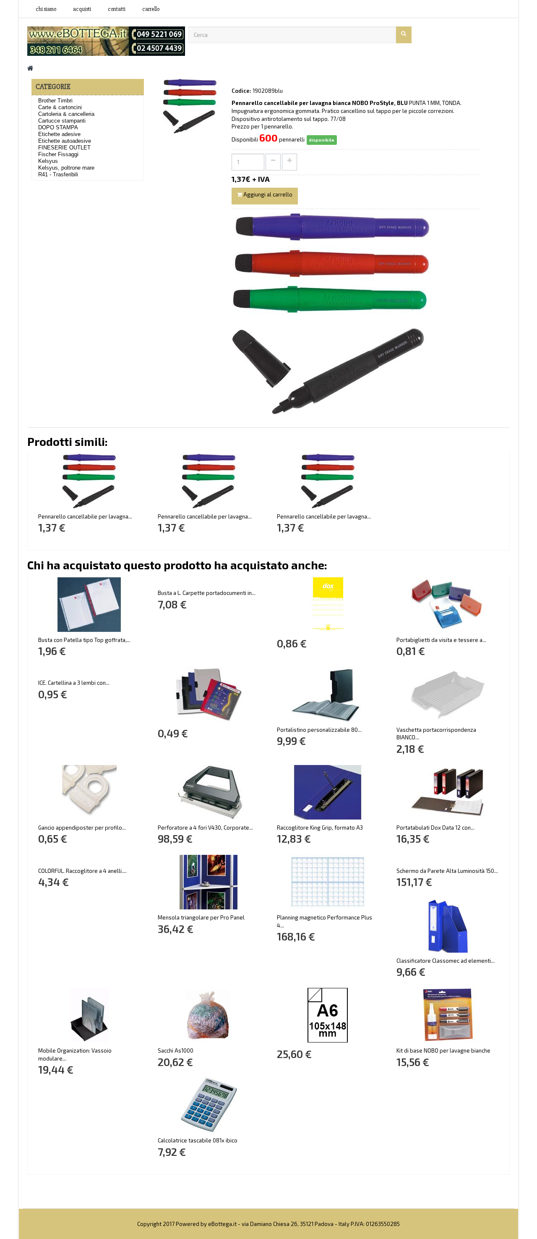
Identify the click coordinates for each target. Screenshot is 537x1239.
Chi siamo (46, 9)
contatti (116, 9)
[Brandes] (106, 40)
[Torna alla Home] (30, 68)
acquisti (82, 9)
